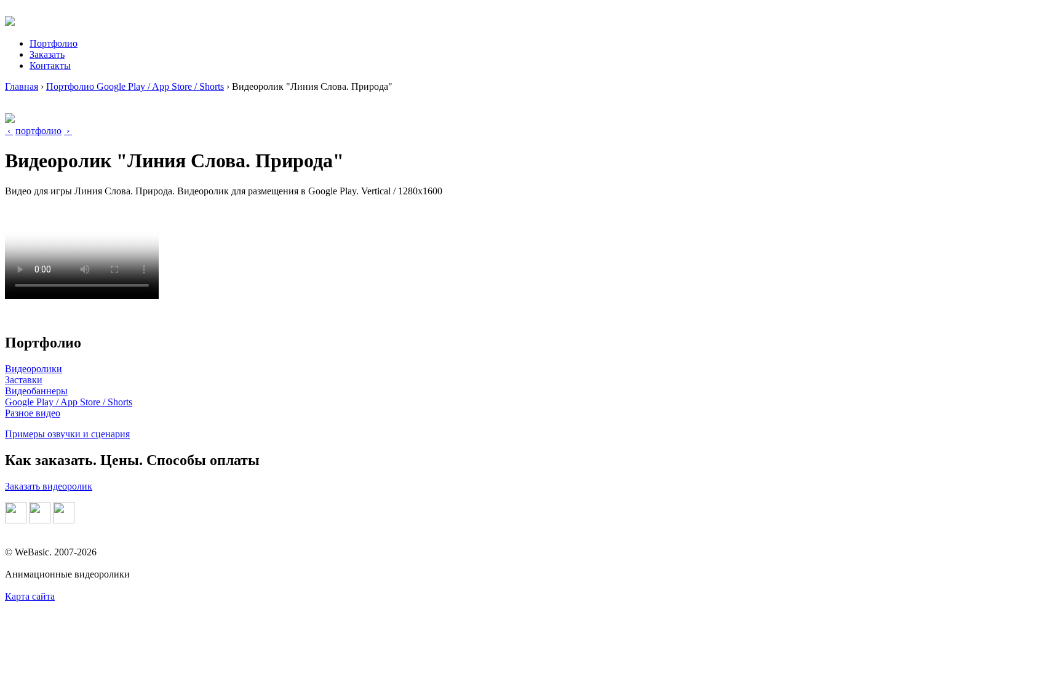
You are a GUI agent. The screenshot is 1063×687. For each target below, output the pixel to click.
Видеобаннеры (36, 391)
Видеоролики (33, 368)
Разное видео (32, 413)
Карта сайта (30, 596)
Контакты (50, 65)
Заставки (23, 380)
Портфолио (54, 43)
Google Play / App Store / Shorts (68, 402)
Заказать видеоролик (48, 486)
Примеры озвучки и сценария (67, 434)
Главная (21, 86)
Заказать (47, 54)
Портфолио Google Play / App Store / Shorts (135, 86)
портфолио (38, 130)
